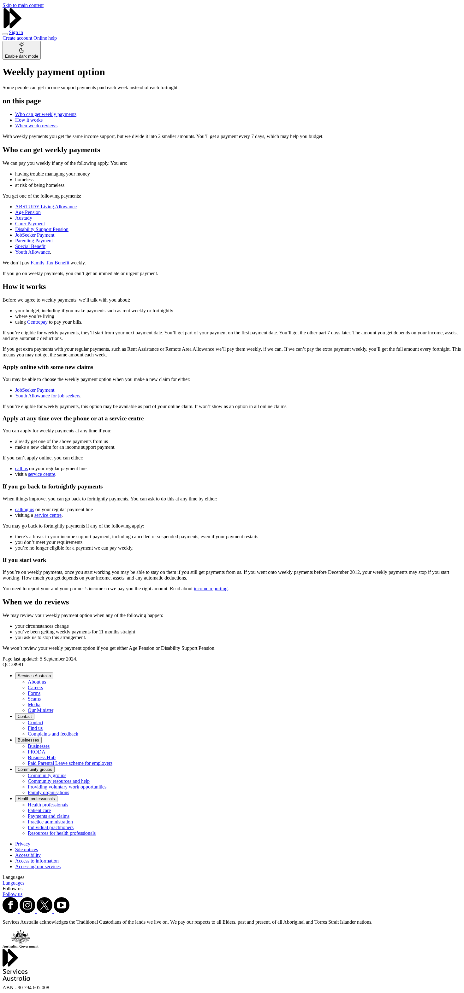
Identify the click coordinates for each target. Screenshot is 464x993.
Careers (35, 687)
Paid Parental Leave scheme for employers (70, 763)
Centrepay (37, 322)
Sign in (16, 32)
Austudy (23, 218)
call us (21, 468)
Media (34, 704)
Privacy (22, 843)
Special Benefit (30, 246)
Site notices (26, 849)
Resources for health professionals (62, 833)
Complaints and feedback (53, 733)
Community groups (35, 769)
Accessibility (28, 855)
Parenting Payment (34, 240)
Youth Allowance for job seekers (47, 395)
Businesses (28, 740)
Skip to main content (23, 5)
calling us (24, 509)
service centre (41, 474)
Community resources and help (59, 781)
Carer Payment (30, 223)
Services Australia (34, 675)
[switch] (22, 50)
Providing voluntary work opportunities (67, 786)
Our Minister (40, 710)
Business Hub (42, 757)
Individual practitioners (51, 827)
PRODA (36, 751)
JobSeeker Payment (34, 235)
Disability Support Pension (41, 229)
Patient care (39, 810)
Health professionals (36, 798)
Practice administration (50, 821)
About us (37, 681)
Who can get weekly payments (45, 114)
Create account (18, 38)
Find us (35, 728)
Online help (45, 38)
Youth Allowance (32, 252)
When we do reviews (36, 125)
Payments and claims (48, 816)
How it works (29, 120)
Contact (25, 716)
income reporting (211, 588)
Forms (34, 693)
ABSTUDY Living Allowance (46, 206)
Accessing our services (38, 866)
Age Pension (28, 212)
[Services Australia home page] (13, 26)
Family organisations (48, 792)
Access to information (37, 860)
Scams (34, 698)
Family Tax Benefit (50, 262)
